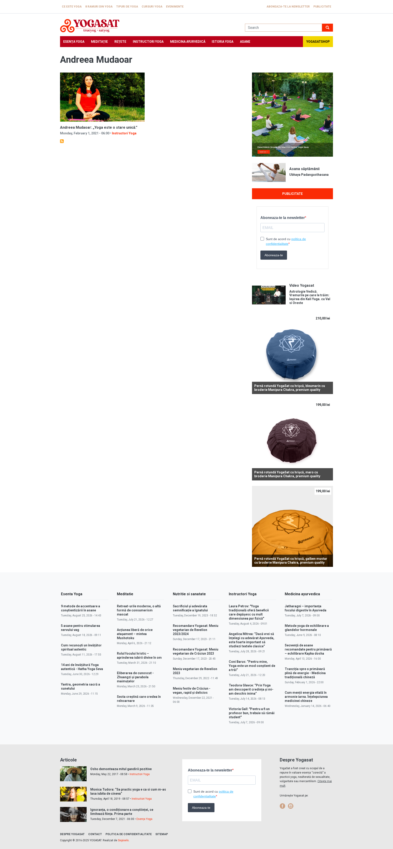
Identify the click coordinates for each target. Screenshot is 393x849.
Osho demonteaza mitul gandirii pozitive (121, 769)
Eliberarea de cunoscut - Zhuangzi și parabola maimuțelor (135, 677)
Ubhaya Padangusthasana (309, 174)
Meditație (99, 41)
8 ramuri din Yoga (99, 6)
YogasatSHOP (318, 41)
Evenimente (175, 6)
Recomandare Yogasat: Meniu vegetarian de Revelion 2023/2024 (195, 630)
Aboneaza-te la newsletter (288, 6)
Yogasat (148, 26)
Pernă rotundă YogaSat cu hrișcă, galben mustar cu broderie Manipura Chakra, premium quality (290, 560)
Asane (245, 41)
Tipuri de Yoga (127, 6)
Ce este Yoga (72, 6)
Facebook (282, 806)
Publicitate (322, 6)
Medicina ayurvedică (187, 41)
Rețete (120, 41)
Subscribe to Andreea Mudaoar (62, 141)
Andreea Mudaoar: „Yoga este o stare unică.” (98, 127)
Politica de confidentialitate (129, 834)
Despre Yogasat (72, 834)
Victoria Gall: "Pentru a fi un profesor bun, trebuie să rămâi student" (252, 713)
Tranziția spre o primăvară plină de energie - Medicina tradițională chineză (305, 673)
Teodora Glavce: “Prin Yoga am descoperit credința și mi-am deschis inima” (251, 689)
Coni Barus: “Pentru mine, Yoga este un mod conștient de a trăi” (252, 666)
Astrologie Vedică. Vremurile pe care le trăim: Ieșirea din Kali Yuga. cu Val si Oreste (309, 297)
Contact (95, 834)
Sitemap (161, 834)
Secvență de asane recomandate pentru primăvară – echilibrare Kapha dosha (308, 649)
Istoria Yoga (222, 41)
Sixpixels (123, 840)
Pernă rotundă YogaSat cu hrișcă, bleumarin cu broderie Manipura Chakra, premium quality (289, 388)
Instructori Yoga (148, 41)
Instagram (290, 806)
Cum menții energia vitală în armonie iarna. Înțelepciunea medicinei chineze (306, 697)
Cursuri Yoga (152, 6)
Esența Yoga (73, 41)
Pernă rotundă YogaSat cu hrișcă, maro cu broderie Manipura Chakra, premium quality (287, 474)
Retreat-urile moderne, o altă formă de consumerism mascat (139, 610)
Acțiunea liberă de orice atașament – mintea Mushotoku (135, 634)
